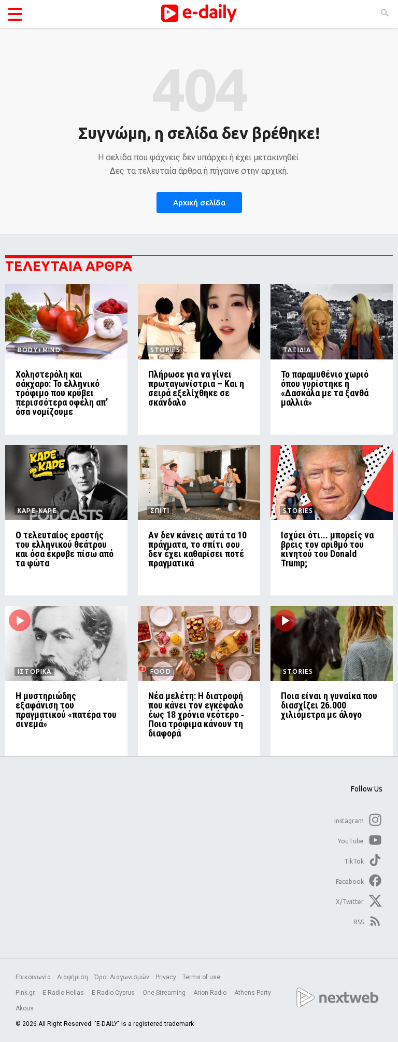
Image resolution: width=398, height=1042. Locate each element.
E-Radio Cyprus (114, 992)
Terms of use (201, 977)
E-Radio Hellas (64, 992)
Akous (25, 1008)
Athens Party (253, 992)
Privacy (165, 977)
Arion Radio (210, 992)
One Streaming (165, 992)
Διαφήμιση (72, 977)
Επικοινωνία (33, 977)
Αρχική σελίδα (199, 202)
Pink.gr (26, 992)
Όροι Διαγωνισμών (121, 977)
